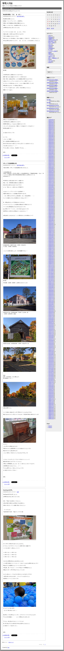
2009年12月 (51, 399)
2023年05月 (51, 174)
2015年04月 (51, 309)
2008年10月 (51, 418)
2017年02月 (51, 279)
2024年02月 (51, 161)
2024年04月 (51, 158)
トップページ (6, 8)
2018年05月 (51, 258)
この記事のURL (5, 155)
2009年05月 (51, 408)
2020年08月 (51, 220)
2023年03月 (51, 177)
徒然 (18, 16)
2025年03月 (51, 143)
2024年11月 (51, 149)
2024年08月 (51, 153)
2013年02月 (51, 346)
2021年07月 (51, 205)
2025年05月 (51, 140)
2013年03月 (51, 344)
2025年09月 (51, 135)
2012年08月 (51, 354)
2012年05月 (51, 358)
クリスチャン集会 (52, 51)
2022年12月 (51, 181)
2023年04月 (51, 175)
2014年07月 (51, 322)
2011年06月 (51, 374)
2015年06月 (51, 306)
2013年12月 (51, 332)
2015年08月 (51, 304)
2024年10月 (51, 150)
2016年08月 (51, 287)
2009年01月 (51, 414)
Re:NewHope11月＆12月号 (53, 105)
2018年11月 (51, 249)
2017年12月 (51, 265)
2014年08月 (51, 320)
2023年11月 (51, 165)
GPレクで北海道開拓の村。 (10, 163)
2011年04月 (51, 376)
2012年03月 (51, 361)
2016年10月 (51, 284)
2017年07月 (51, 272)
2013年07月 (51, 339)
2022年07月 (51, 188)
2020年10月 (51, 217)
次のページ (11, 642)
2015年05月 (51, 308)
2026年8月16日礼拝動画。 (53, 82)
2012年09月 (51, 353)
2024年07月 (51, 154)
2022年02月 (51, 195)
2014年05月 (51, 325)
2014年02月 (51, 329)
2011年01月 (51, 380)
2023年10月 (51, 167)
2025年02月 (51, 144)
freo (8, 647)
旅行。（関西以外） (53, 58)
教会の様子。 (22, 16)
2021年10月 (51, 200)
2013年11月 (51, 333)
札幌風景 (50, 38)
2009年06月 (51, 407)
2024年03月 (51, 160)
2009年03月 (51, 411)
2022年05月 (51, 191)
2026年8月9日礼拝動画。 (52, 85)
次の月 (52, 28)
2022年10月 (51, 184)
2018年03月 (51, 260)
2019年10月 (51, 234)
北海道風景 (50, 48)
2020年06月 (51, 223)
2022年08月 (51, 186)
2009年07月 (51, 406)
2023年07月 (51, 171)
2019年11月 (51, 232)
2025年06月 (51, 139)
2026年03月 (51, 126)
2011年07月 (51, 372)
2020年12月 (51, 214)
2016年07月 (51, 288)
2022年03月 (51, 193)
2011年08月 (51, 371)
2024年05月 (51, 157)
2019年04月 (51, 242)
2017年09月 (51, 269)
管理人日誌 (7, 3)
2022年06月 (51, 189)
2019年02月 (51, 245)
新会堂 (49, 62)
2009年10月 (51, 401)
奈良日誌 (50, 45)
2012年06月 (51, 357)
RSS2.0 (50, 427)
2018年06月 (51, 256)
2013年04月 (51, 343)
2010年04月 (51, 393)
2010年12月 (51, 382)
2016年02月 (51, 295)
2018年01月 (51, 263)
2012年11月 (51, 350)
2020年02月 (51, 228)
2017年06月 (51, 273)
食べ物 (49, 49)
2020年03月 (51, 227)
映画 (49, 52)
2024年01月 (51, 163)
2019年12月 (51, 231)
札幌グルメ (50, 56)
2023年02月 (51, 178)
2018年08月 (51, 253)
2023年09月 (51, 168)
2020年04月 (51, 225)
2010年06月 (51, 390)
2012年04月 (51, 360)
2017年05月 (51, 274)
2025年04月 (51, 142)
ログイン (12, 8)
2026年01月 (51, 129)
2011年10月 (51, 368)
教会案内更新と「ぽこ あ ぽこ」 (12, 14)
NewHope (50, 37)
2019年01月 (51, 246)
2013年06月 (51, 340)
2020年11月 (51, 216)
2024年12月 (51, 147)
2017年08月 (51, 270)
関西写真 (50, 54)
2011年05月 (51, 375)
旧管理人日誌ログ (52, 39)
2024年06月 (51, 156)
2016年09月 (51, 286)
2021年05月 (51, 207)
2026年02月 (51, 128)
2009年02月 (51, 413)
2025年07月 (51, 138)
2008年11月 (51, 417)
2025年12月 (51, 130)
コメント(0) (6, 157)
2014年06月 (51, 323)
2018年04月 (51, 259)
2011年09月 (51, 369)
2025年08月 (51, 136)
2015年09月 (51, 302)
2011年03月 (51, 378)
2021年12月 (51, 198)
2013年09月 (51, 336)
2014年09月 (51, 319)
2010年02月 (51, 396)
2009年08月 (51, 404)
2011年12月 (51, 365)
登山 (49, 59)
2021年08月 (51, 203)
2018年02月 (51, 262)
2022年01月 (51, 196)
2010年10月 (51, 385)
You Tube (50, 60)
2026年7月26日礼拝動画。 (53, 91)
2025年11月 (51, 132)
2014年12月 (51, 315)
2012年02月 (51, 362)
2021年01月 (51, 213)
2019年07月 (51, 238)
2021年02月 (51, 212)
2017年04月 (51, 276)
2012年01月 (51, 364)
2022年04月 (51, 192)
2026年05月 (51, 124)
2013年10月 (51, 334)
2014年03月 (51, 327)
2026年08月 (51, 119)
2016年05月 (51, 291)
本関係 (49, 46)
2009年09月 (51, 403)
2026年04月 (51, 125)
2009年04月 (51, 410)
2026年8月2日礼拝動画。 (52, 88)
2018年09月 (51, 252)
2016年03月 (51, 294)
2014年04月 (51, 326)
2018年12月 (51, 248)
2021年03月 (51, 210)
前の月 (48, 28)
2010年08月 (51, 387)
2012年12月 (51, 348)
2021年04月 (51, 209)
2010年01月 (51, 397)
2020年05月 (51, 224)
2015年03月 (51, 311)
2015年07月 (51, 305)
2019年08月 (51, 237)
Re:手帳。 (49, 99)
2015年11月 (51, 300)
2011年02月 (51, 379)
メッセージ (50, 55)
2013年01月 (51, 347)
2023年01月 (51, 179)
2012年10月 (51, 351)
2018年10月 (51, 251)
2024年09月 (51, 151)
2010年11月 (51, 383)
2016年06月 (51, 290)
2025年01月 (51, 146)
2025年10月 (51, 133)
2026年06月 (51, 122)
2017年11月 (51, 266)
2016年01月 (51, 297)
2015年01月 (51, 313)
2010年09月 (51, 386)
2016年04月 (51, 292)
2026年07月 (51, 121)
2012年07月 (51, 355)
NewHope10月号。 (8, 490)
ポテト (49, 44)
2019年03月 (51, 244)
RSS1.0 (50, 426)
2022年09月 (51, 185)
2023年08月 (51, 170)
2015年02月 (51, 312)
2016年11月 (51, 283)
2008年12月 (51, 415)
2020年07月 (51, 221)
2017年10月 (51, 267)
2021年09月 (51, 202)
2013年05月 (51, 341)
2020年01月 (51, 230)
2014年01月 (51, 330)
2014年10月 (51, 318)
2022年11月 (51, 182)
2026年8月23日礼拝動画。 (53, 79)
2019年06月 (51, 239)
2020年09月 (51, 218)
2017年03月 (51, 277)
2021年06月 (51, 206)
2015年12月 (51, 298)
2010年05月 (51, 392)
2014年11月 (51, 316)
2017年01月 (51, 280)
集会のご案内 (51, 42)
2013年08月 (51, 337)
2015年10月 (51, 301)
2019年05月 (51, 241)
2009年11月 (51, 400)
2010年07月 (51, 389)
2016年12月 (51, 281)
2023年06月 (51, 172)
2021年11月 (51, 199)
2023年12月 (51, 164)
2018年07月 (51, 255)
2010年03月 (51, 394)
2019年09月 (51, 235)
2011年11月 (51, 366)
